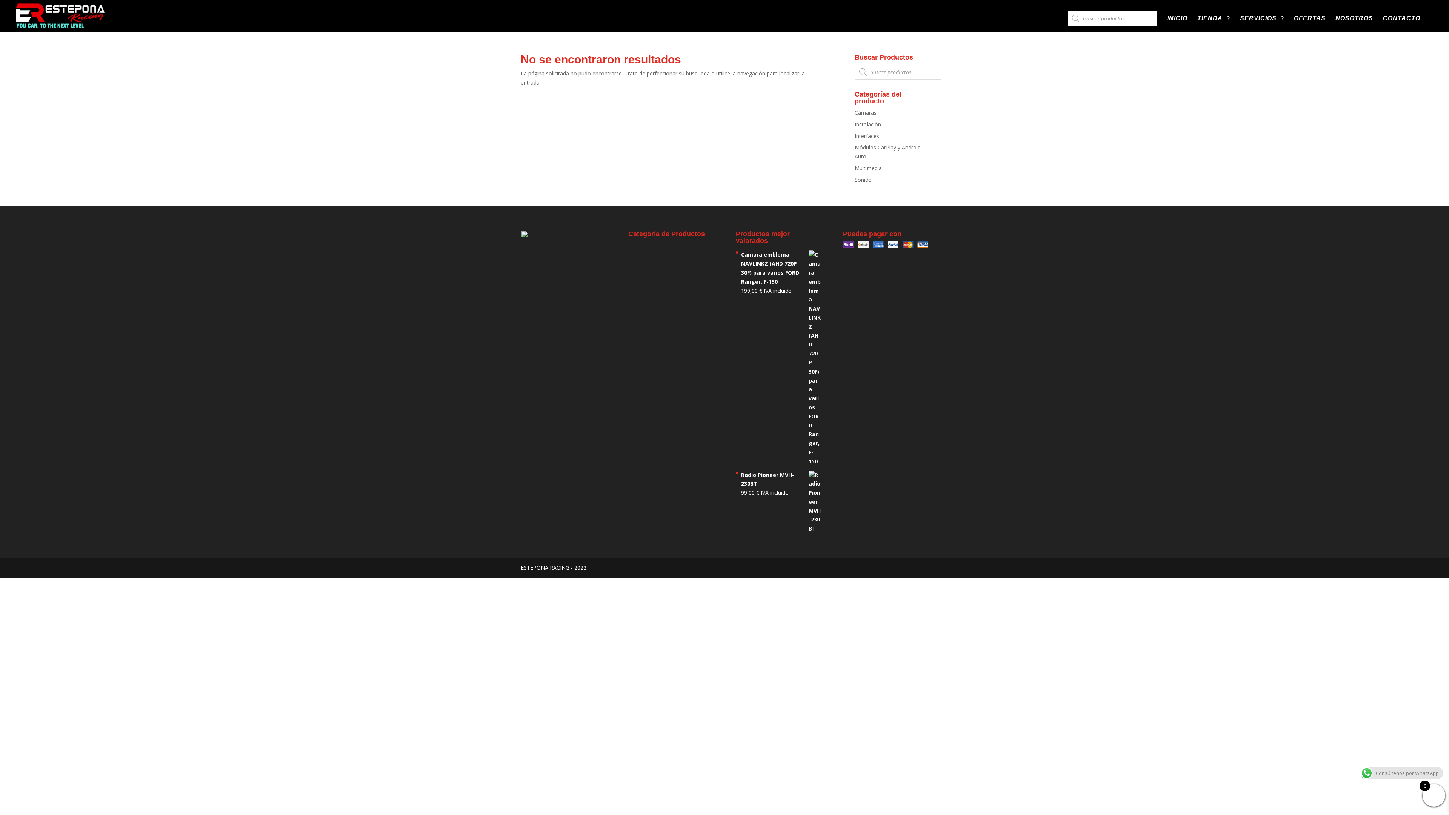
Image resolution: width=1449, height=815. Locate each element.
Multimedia (868, 168)
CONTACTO (1401, 19)
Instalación (868, 124)
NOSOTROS (1354, 19)
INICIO (1177, 19)
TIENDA (1210, 19)
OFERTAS (1310, 19)
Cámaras (866, 112)
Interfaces (867, 136)
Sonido (863, 179)
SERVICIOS (1258, 19)
